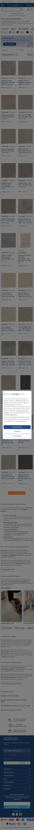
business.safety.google (11, 414)
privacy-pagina (21, 421)
